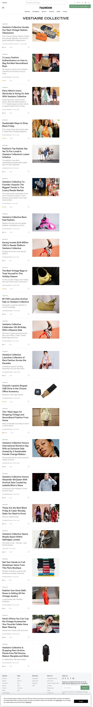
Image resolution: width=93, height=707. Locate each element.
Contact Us (50, 693)
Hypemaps (35, 681)
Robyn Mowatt (7, 576)
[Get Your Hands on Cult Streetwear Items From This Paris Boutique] (45, 569)
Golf (18, 685)
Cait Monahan (7, 203)
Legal (48, 690)
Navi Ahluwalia (8, 77)
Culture (4, 688)
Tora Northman (8, 285)
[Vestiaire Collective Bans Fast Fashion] (45, 223)
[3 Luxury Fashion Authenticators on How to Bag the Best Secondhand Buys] (45, 67)
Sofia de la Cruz (8, 168)
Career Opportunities (53, 683)
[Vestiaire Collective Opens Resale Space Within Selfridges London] (45, 541)
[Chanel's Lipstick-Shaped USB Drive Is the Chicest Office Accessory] (45, 392)
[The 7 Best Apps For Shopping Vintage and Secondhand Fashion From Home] (45, 420)
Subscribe (85, 688)
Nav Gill (6, 548)
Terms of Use (79, 691)
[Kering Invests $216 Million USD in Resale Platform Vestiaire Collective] (45, 250)
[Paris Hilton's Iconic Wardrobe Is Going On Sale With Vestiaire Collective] (45, 100)
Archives (19, 688)
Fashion (27, 11)
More (58, 11)
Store (65, 11)
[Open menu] (3, 8)
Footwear (36, 11)
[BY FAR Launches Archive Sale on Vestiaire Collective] (45, 305)
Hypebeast (35, 678)
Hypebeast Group (52, 678)
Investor (49, 685)
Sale (18, 690)
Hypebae (34, 683)
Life (18, 683)
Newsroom (50, 681)
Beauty (44, 11)
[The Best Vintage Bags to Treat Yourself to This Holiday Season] (45, 278)
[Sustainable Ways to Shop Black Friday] (45, 129)
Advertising (50, 688)
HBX (33, 685)
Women (19, 681)
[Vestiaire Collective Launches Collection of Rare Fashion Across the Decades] (45, 363)
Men (18, 678)
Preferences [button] (28, 702)
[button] (22, 47)
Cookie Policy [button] (59, 700)
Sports (51, 11)
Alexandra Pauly (8, 257)
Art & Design (5, 693)
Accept (81, 701)
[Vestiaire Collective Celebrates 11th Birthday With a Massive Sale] (45, 332)
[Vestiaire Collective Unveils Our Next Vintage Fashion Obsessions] (45, 35)
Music (4, 690)
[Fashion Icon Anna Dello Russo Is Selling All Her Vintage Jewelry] (45, 598)
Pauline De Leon (8, 463)
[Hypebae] (46, 7)
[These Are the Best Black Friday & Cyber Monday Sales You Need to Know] (45, 514)
